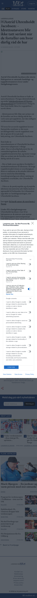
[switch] (29, 264)
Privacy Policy (29, 374)
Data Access (18, 374)
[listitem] (18, 259)
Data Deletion (7, 374)
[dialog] (18, 299)
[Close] (33, 224)
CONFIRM (11, 367)
